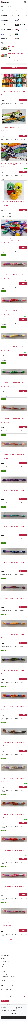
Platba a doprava (4, 963)
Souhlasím (13, 1017)
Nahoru (15, 948)
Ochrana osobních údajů (6, 966)
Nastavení (13, 1013)
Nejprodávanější (21, 64)
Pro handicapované (5, 969)
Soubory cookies (4, 968)
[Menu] (25, 1)
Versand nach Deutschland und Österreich (10, 976)
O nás (2, 973)
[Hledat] (18, 1)
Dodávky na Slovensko (5, 964)
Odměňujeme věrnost (5, 961)
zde (18, 1010)
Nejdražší (15, 64)
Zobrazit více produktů (13, 60)
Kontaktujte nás (4, 971)
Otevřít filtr (14, 67)
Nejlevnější (9, 64)
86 (16, 942)
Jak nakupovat (4, 958)
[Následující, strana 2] (14, 943)
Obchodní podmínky (5, 959)
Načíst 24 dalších (14, 939)
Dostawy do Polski (4, 974)
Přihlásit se (5, 1000)
